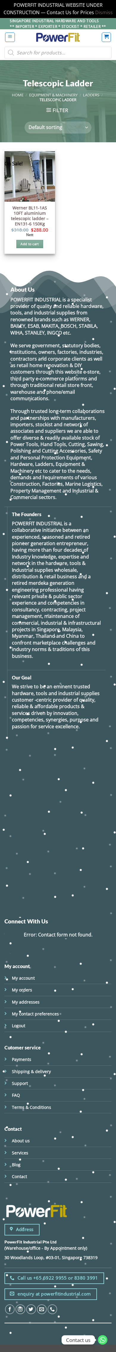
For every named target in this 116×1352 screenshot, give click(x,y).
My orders (22, 990)
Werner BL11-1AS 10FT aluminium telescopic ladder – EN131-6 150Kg (29, 216)
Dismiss (104, 12)
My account (23, 978)
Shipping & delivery (31, 1071)
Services (20, 1153)
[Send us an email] (42, 1309)
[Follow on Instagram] (20, 1309)
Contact (19, 1176)
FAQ (16, 1095)
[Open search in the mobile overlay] (58, 53)
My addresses (26, 1002)
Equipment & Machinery (53, 95)
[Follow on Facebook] (10, 1309)
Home (17, 95)
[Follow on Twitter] (31, 1309)
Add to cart (30, 244)
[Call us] (52, 1309)
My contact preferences (35, 1014)
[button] (10, 37)
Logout (18, 1025)
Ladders (91, 95)
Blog (16, 1164)
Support (20, 1083)
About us (21, 1140)
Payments (21, 1059)
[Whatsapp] (102, 1340)
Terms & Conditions (31, 1107)
